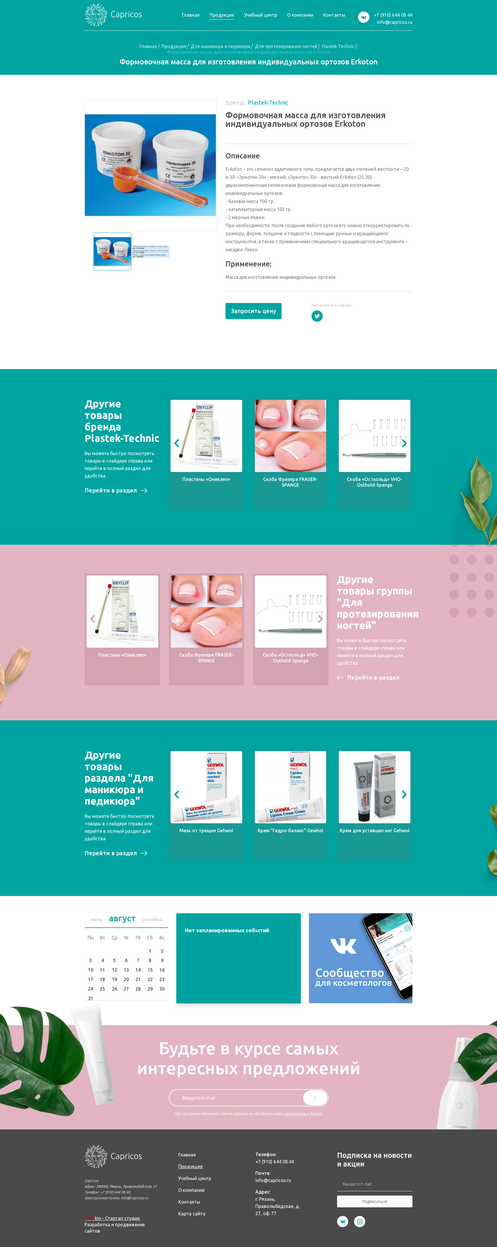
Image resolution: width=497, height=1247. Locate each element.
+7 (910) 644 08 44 (393, 15)
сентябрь (152, 919)
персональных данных (303, 1113)
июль (96, 919)
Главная (148, 46)
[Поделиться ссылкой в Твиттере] (317, 316)
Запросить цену (253, 311)
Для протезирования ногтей (286, 46)
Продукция (174, 46)
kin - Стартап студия (112, 1218)
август (122, 918)
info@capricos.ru (394, 22)
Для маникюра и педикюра (220, 46)
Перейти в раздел (111, 490)
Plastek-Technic (338, 46)
